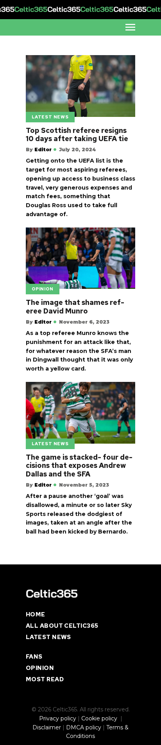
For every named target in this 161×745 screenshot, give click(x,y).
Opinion (43, 289)
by (39, 149)
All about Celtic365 (62, 626)
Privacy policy (57, 718)
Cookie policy (100, 718)
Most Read (45, 679)
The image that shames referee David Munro (75, 306)
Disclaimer (46, 727)
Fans (34, 657)
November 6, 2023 (84, 322)
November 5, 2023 (84, 485)
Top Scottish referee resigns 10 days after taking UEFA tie (77, 134)
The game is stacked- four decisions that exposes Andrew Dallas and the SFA (79, 465)
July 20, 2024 (77, 149)
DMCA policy (83, 727)
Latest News (50, 117)
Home (35, 614)
